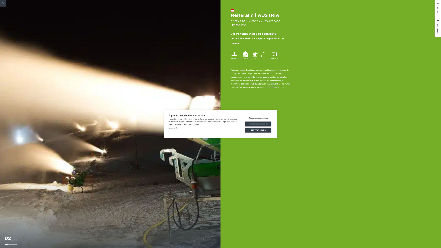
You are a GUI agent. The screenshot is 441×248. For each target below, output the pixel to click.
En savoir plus (173, 128)
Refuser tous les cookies (258, 124)
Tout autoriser (258, 130)
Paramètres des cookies (258, 118)
